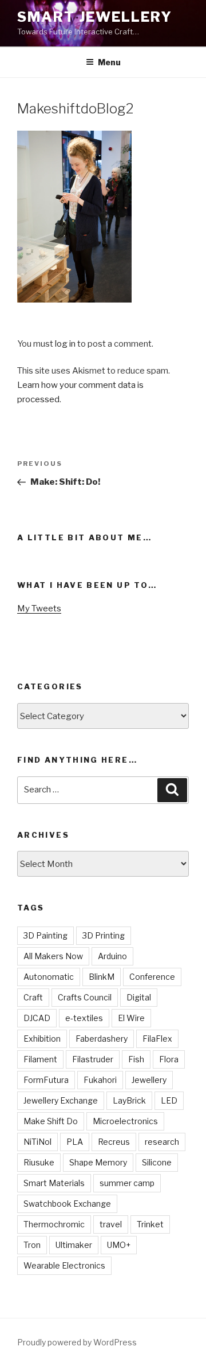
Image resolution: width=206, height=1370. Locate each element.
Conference (152, 977)
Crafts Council (85, 997)
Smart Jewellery (94, 17)
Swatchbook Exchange (67, 1203)
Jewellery (149, 1080)
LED (169, 1100)
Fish (136, 1059)
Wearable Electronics (64, 1265)
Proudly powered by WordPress (77, 1342)
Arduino (112, 956)
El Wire (131, 1018)
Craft (33, 997)
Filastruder (92, 1059)
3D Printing (103, 935)
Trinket (150, 1224)
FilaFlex (157, 1038)
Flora (169, 1059)
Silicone (157, 1162)
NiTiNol (37, 1142)
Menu (109, 62)
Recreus (114, 1142)
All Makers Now (53, 956)
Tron (32, 1245)
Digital (138, 997)
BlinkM (101, 977)
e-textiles (84, 1018)
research (162, 1142)
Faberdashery (102, 1038)
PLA (74, 1142)
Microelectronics (125, 1121)
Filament (40, 1059)
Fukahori (100, 1080)
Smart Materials (54, 1183)
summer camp (127, 1183)
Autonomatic (48, 977)
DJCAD (36, 1018)
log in (65, 344)
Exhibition (42, 1038)
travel (111, 1224)
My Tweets (39, 608)
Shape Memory (98, 1162)
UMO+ (118, 1245)
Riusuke (38, 1162)
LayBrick (129, 1100)
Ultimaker (74, 1245)
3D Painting (45, 935)
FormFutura (46, 1080)
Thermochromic (54, 1224)
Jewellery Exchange (60, 1100)
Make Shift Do (50, 1121)
